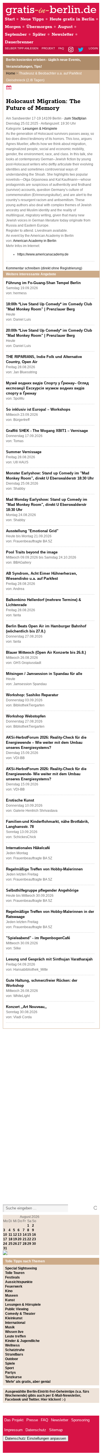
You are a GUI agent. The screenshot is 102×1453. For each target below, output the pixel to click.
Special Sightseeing (21, 1268)
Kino (8, 1291)
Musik (10, 1327)
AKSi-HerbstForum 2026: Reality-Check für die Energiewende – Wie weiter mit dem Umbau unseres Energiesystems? (46, 742)
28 (25, 1244)
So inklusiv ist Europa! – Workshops (38, 409)
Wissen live (14, 1332)
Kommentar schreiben (44, 268)
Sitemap (56, 1430)
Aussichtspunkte (19, 1282)
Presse (32, 1420)
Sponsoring (80, 1420)
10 (5, 1235)
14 (25, 1235)
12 (15, 1235)
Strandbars (14, 1354)
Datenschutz (36, 1430)
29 (29, 1244)
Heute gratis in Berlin (72, 19)
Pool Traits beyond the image (32, 552)
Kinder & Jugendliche (22, 1341)
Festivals (12, 1277)
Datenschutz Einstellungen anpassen (35, 1438)
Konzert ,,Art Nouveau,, (26, 1007)
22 (29, 1239)
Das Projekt (14, 1420)
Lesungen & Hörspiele (40, 129)
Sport (9, 1368)
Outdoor (11, 1359)
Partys (10, 1373)
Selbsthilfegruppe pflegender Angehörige (42, 890)
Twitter (81, 50)
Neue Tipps (32, 19)
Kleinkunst (13, 1318)
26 (15, 1244)
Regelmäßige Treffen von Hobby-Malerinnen (44, 869)
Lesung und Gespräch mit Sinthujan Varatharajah (49, 959)
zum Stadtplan (75, 118)
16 (34, 1235)
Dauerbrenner (19, 42)
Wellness (12, 1345)
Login (93, 48)
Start (10, 19)
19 (15, 1239)
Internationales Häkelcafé (28, 848)
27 (20, 1244)
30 (34, 1244)
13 (20, 1235)
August (65, 26)
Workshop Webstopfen (26, 716)
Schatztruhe (15, 1350)
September (16, 34)
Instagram (71, 50)
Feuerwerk (13, 1286)
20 (20, 1239)
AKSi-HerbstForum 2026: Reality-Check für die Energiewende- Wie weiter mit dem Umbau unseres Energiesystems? (46, 774)
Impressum (13, 1430)
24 (5, 1244)
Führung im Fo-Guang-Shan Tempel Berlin (43, 283)
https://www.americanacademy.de (43, 254)
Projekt (48, 48)
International (15, 1323)
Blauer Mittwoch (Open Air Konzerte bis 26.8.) (46, 652)
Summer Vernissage (23, 452)
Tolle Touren (14, 1273)
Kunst (10, 1300)
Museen (11, 1296)
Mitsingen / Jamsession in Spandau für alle (44, 674)
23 (34, 1239)
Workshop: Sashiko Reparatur (32, 695)
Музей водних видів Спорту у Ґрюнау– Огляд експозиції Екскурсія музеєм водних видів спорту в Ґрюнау (47, 388)
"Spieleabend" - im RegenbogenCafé (38, 938)
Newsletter (63, 34)
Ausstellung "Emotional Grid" (32, 531)
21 (25, 1239)
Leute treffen (15, 1336)
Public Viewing (16, 1309)
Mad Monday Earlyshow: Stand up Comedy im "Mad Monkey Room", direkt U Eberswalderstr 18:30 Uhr (46, 504)
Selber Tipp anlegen (21, 48)
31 (5, 1248)
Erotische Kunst (20, 800)
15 (29, 1235)
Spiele (10, 1363)
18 (10, 1239)
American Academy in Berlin (34, 241)
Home (10, 73)
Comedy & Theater (20, 1314)
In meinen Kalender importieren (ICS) (9, 87)
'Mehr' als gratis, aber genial (27, 1382)
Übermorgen (39, 26)
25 (10, 1244)
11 (10, 1235)
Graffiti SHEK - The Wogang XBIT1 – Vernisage (47, 431)
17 (5, 1239)
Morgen (13, 26)
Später (39, 34)
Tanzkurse (13, 1377)
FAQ (61, 48)
